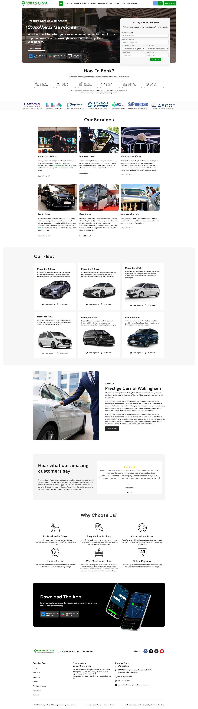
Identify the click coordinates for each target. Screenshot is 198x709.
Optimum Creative (157, 705)
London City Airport (118, 109)
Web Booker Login (130, 3)
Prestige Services (105, 3)
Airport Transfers (80, 3)
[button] (81, 3)
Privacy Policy (109, 705)
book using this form (60, 165)
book (40, 228)
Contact (117, 3)
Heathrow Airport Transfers (32, 109)
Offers (93, 3)
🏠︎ (61, 3)
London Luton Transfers (54, 109)
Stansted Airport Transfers (75, 109)
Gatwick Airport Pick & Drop (98, 109)
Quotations (37, 690)
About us (36, 673)
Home (35, 668)
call (39, 168)
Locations (68, 3)
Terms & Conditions (94, 705)
